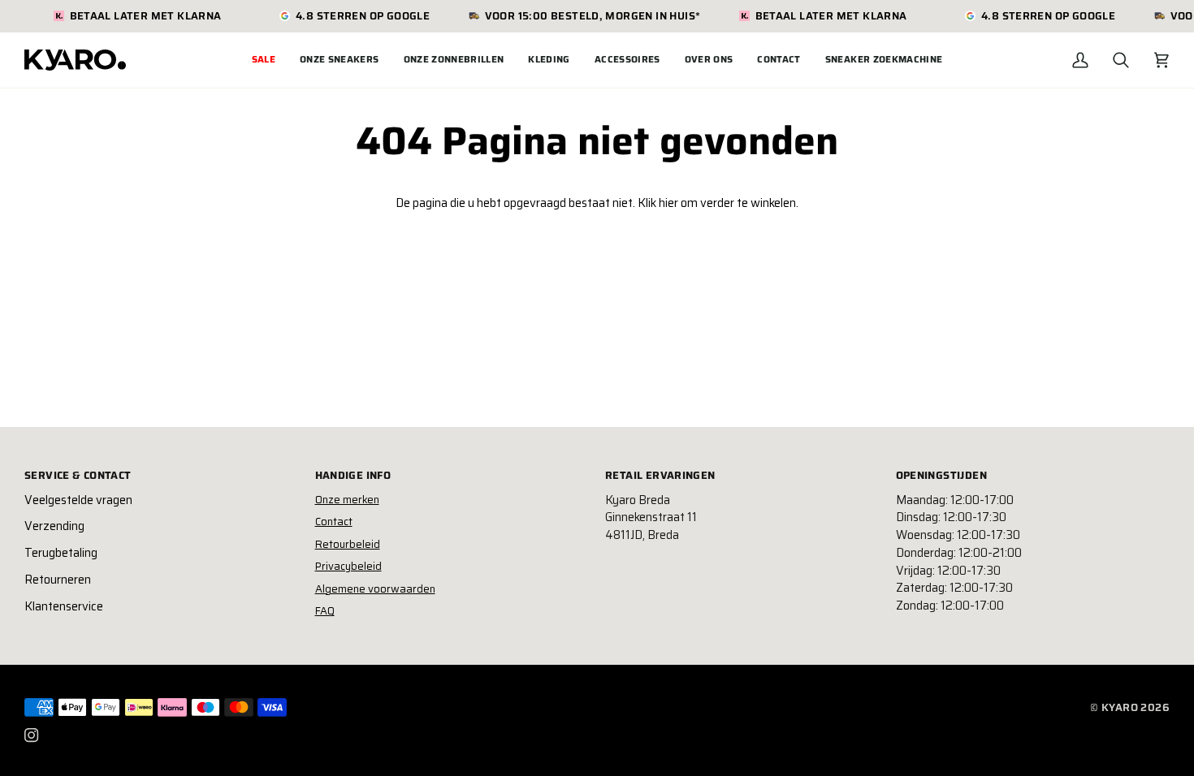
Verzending (54, 526)
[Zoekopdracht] (1121, 60)
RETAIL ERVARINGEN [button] (660, 476)
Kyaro (1119, 707)
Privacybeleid (348, 566)
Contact (334, 521)
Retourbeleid (347, 544)
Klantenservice (63, 606)
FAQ (325, 610)
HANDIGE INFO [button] (353, 476)
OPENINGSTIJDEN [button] (941, 476)
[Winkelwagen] (1161, 60)
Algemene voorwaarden (375, 588)
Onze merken (347, 499)
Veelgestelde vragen (78, 500)
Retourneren (57, 579)
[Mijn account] (1080, 60)
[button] (340, 60)
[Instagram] (31, 735)
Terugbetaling (60, 553)
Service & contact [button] (78, 476)
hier (668, 203)
